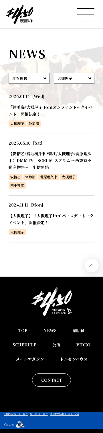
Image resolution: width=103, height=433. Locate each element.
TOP (22, 330)
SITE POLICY (39, 414)
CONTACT (51, 380)
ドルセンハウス (74, 359)
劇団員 (79, 330)
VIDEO (83, 345)
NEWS (50, 330)
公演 (56, 345)
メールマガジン (30, 359)
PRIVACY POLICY (16, 414)
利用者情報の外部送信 (64, 414)
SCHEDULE (24, 345)
